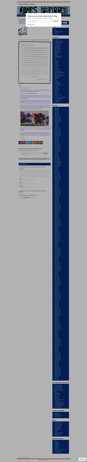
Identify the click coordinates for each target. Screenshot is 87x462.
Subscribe (56, 21)
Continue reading (31, 24)
